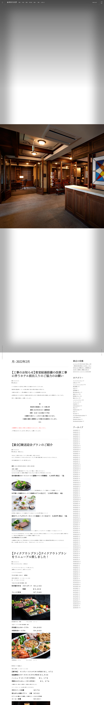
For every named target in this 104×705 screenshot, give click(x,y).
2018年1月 (75, 578)
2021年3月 (75, 532)
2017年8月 (75, 588)
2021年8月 (75, 524)
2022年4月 (75, 511)
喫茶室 (30, 2)
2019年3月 (75, 555)
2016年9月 (75, 605)
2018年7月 (75, 569)
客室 (19, 2)
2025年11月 (76, 447)
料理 (23, 2)
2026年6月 (75, 434)
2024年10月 (76, 468)
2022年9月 (75, 501)
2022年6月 (75, 507)
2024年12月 (76, 465)
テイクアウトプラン (17, 563)
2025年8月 (75, 453)
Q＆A (74, 388)
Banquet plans (77, 419)
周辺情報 (75, 386)
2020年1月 (75, 544)
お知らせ (43, 2)
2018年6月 (75, 571)
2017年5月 (75, 594)
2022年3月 (75, 513)
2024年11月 (76, 467)
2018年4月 (75, 573)
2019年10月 (76, 548)
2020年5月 (75, 536)
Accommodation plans (79, 415)
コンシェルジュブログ (78, 384)
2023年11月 (76, 484)
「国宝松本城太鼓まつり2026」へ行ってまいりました (85, 366)
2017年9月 (75, 586)
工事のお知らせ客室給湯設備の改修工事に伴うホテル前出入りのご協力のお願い (39, 374)
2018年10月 (76, 563)
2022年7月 (75, 505)
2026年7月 (75, 432)
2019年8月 (75, 549)
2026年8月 (75, 430)
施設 (27, 2)
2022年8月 (75, 503)
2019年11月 (76, 546)
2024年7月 (75, 470)
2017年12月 (76, 580)
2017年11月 (76, 582)
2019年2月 (75, 557)
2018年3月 (75, 574)
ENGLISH (95, 2)
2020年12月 (76, 534)
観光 (35, 2)
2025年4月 (75, 459)
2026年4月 (75, 438)
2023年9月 (75, 488)
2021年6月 (75, 528)
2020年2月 (75, 542)
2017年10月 (76, 584)
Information (76, 405)
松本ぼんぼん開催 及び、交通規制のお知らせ (83, 367)
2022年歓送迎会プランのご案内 (19, 537)
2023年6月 (75, 492)
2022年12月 (76, 497)
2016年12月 (76, 601)
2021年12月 (76, 519)
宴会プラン (20, 451)
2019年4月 (75, 553)
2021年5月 (75, 530)
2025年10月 (76, 449)
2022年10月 (76, 499)
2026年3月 (75, 440)
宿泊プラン (75, 394)
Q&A (74, 411)
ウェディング (76, 402)
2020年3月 (75, 540)
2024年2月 (75, 478)
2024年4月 (75, 474)
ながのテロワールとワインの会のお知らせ (83, 371)
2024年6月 (75, 472)
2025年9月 (75, 451)
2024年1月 (75, 480)
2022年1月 (75, 517)
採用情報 (75, 390)
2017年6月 (75, 592)
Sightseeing (76, 409)
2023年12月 (76, 482)
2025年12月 (76, 445)
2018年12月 (76, 561)
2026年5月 (75, 436)
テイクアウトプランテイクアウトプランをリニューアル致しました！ (39, 555)
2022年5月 (75, 509)
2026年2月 (75, 441)
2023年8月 (75, 490)
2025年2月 (75, 463)
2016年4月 (75, 607)
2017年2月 (75, 598)
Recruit (75, 413)
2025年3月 (75, 461)
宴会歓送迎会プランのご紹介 (32, 445)
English (75, 404)
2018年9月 (75, 565)
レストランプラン (77, 400)
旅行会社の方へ (76, 392)
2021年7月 (75, 526)
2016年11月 (76, 603)
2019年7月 (75, 551)
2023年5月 (75, 494)
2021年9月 (75, 522)
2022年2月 (75, 515)
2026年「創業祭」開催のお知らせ (81, 369)
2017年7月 (75, 590)
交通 (38, 2)
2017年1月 (75, 600)
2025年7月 (75, 455)
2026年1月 (75, 443)
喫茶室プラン (76, 396)
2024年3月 (75, 476)
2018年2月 (75, 576)
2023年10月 (76, 486)
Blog (74, 407)
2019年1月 (75, 559)
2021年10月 (76, 521)
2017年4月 (75, 596)
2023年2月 (75, 495)
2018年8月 (75, 567)
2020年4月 (75, 538)
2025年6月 (75, 457)
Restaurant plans (77, 421)
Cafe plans (76, 417)
